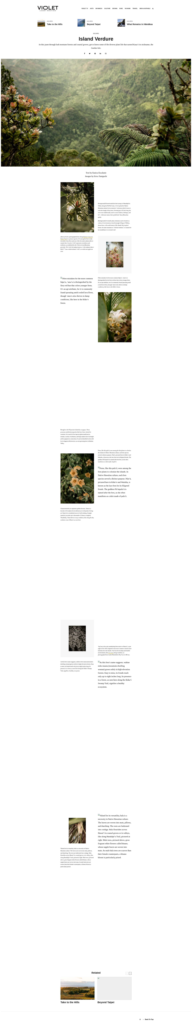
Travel (135, 8)
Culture (107, 8)
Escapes (50, 21)
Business (99, 8)
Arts (92, 8)
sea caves (110, 652)
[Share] (84, 53)
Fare (121, 8)
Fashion (127, 8)
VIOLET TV (85, 8)
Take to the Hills (54, 24)
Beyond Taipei (93, 24)
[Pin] (95, 53)
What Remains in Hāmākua (140, 24)
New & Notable (145, 8)
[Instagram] (140, 1019)
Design (114, 8)
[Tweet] (89, 53)
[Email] (105, 53)
